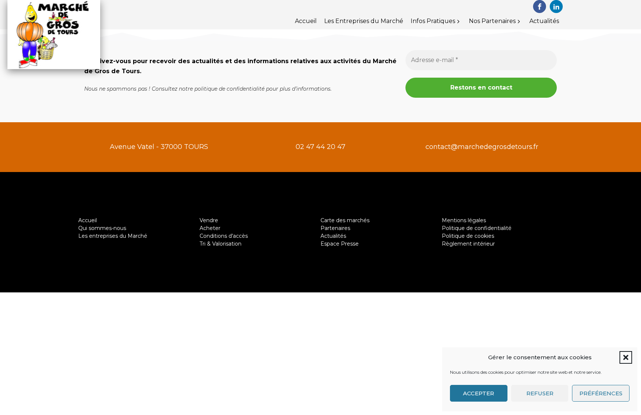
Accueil (306, 21)
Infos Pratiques (433, 21)
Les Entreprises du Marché (363, 21)
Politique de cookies (468, 236)
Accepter (478, 393)
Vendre (209, 220)
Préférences (600, 393)
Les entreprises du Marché (112, 236)
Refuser (539, 393)
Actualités (544, 21)
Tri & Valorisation (220, 243)
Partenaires (335, 228)
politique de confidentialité (229, 88)
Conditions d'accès (224, 236)
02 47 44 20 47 (320, 147)
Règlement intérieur (468, 243)
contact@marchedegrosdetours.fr (481, 147)
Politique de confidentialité (477, 228)
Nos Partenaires (492, 21)
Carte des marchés (344, 220)
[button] (626, 357)
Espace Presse (339, 243)
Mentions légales (464, 220)
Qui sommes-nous (102, 228)
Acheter (210, 228)
